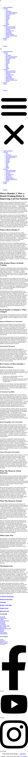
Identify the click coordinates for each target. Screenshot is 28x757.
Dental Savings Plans (10, 28)
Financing (8, 29)
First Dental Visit (9, 30)
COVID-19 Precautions (7, 596)
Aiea (7, 9)
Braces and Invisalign (11, 26)
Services (8, 37)
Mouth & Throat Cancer (5, 628)
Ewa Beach (8, 11)
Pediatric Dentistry (10, 34)
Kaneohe (8, 17)
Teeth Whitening (4, 633)
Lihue (7, 22)
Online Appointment (8, 7)
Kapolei (7, 19)
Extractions (2, 623)
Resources (5, 25)
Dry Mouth (2, 622)
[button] (14, 120)
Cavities (2, 619)
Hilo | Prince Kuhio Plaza (11, 12)
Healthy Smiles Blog (6, 605)
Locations (5, 8)
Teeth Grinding (3, 632)
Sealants (2, 631)
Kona (7, 21)
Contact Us (2, 640)
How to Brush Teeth (4, 626)
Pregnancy (2, 629)
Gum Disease (3, 624)
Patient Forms (9, 33)
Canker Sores (3, 618)
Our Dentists (8, 32)
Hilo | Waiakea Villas (10, 13)
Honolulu (8, 15)
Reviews (5, 38)
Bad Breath (2, 616)
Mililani (7, 24)
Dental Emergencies (4, 620)
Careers (5, 39)
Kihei (7, 20)
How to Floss (3, 627)
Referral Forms (4, 611)
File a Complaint (4, 643)
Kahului (7, 16)
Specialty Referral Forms (11, 35)
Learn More (23, 753)
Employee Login (4, 641)
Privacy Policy (24, 756)
